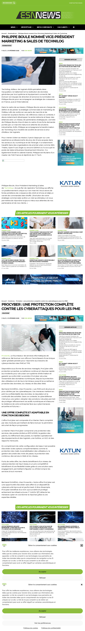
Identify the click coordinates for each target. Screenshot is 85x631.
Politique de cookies (30, 628)
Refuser (42, 617)
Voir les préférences (42, 623)
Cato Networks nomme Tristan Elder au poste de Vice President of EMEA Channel (13, 261)
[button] (82, 584)
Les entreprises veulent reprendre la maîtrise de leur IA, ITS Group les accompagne (70, 110)
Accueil (4, 33)
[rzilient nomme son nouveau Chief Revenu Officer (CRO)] (70, 223)
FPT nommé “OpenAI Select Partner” (68, 96)
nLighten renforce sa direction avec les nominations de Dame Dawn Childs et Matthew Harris (69, 261)
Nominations (12, 33)
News (61, 63)
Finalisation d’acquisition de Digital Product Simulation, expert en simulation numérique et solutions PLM (69, 126)
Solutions (62, 107)
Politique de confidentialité (51, 628)
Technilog (8, 188)
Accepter (42, 611)
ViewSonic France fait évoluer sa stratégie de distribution (70, 65)
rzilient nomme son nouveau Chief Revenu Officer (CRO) (70, 232)
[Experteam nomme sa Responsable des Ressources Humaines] (42, 251)
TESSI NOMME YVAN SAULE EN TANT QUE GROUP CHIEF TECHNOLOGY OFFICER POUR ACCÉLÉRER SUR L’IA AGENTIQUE (41, 234)
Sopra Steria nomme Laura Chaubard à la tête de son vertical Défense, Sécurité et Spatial (14, 233)
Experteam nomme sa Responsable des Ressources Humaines (42, 260)
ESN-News (28, 50)
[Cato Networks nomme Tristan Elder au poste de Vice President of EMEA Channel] (14, 251)
